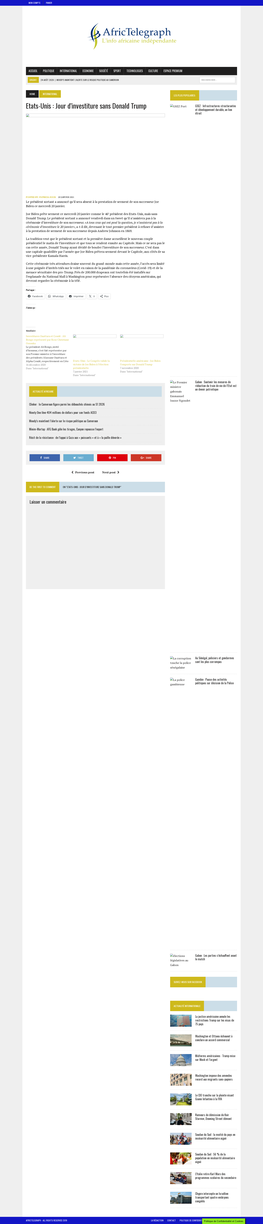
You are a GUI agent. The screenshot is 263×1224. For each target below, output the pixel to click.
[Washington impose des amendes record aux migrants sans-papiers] (181, 1083)
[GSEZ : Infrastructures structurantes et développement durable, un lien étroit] (181, 370)
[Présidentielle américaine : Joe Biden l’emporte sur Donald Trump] (142, 346)
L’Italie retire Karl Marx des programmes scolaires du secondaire (215, 1176)
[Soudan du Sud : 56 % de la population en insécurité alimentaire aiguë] (181, 1162)
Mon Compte (34, 2)
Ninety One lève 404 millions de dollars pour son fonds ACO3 (62, 412)
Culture (153, 71)
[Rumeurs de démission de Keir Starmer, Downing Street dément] (181, 1123)
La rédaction (157, 1220)
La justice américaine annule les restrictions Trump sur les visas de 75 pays (214, 1020)
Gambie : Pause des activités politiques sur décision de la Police (214, 681)
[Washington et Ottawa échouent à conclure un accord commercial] (181, 1044)
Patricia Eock (47, 197)
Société (103, 71)
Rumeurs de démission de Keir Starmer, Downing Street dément (213, 1117)
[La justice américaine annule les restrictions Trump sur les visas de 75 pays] (181, 1024)
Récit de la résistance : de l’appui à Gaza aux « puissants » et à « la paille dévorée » (75, 437)
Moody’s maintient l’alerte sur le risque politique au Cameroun (63, 421)
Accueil (33, 71)
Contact (171, 1220)
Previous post (84, 472)
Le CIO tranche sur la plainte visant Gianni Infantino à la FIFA (214, 1097)
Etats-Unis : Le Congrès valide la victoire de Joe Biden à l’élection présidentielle (91, 364)
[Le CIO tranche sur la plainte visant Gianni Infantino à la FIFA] (181, 1103)
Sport (117, 71)
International (68, 71)
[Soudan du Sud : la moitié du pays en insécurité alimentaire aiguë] (181, 1142)
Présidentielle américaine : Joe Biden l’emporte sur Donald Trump (140, 362)
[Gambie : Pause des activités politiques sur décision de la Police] (181, 943)
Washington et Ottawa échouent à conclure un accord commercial (213, 1038)
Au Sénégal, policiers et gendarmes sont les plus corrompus (214, 660)
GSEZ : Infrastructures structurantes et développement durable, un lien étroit (215, 110)
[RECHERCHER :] (217, 79)
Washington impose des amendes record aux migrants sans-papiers (214, 1077)
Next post (109, 472)
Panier (49, 2)
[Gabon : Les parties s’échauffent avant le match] (181, 965)
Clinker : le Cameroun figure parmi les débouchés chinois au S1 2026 (67, 404)
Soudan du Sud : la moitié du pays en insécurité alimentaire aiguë (215, 1136)
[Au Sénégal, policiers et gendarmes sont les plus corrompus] (181, 667)
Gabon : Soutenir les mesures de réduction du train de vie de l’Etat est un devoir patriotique (216, 386)
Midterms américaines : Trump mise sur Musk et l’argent (215, 1058)
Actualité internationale (187, 1006)
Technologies (134, 71)
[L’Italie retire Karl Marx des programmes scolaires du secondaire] (181, 1182)
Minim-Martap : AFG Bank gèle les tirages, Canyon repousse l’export (66, 429)
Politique (48, 71)
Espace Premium (173, 71)
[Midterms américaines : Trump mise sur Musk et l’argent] (181, 1064)
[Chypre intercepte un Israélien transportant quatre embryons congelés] (181, 1201)
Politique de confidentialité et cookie (198, 1220)
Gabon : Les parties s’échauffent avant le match (216, 957)
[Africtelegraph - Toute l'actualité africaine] (131, 36)
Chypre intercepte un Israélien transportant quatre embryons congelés (212, 1197)
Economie (88, 71)
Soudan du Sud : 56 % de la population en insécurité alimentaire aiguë (215, 1158)
